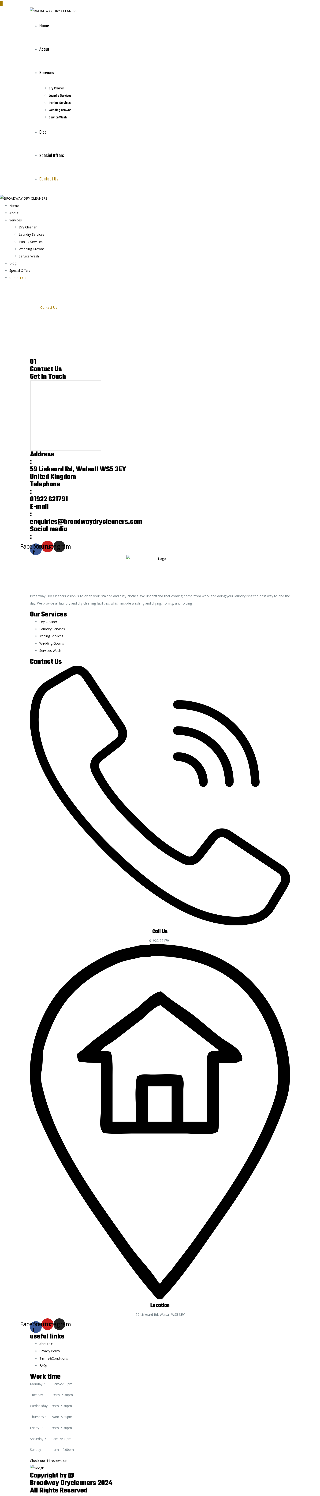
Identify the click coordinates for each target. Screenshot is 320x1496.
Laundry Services (60, 96)
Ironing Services (60, 103)
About (44, 49)
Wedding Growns (60, 110)
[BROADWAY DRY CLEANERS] (53, 10)
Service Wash (58, 117)
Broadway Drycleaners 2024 (71, 1483)
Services (46, 73)
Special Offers (51, 155)
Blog (43, 132)
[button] (160, 1464)
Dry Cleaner (56, 88)
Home (44, 26)
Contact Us (48, 179)
